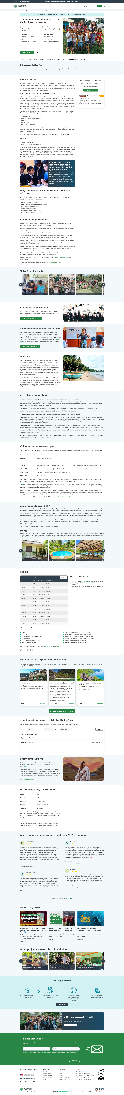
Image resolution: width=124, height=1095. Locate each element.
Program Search (47, 1073)
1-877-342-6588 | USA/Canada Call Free (85, 1075)
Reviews (83, 59)
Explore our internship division (97, 1091)
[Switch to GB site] (29, 1075)
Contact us (70, 1025)
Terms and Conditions (64, 1077)
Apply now (62, 1004)
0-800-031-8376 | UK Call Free (82, 1077)
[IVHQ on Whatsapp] (37, 1081)
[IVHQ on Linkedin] (31, 1081)
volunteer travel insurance (53, 262)
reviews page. (69, 898)
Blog (60, 1073)
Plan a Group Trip (47, 1077)
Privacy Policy (62, 1079)
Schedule (41, 59)
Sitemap (61, 1083)
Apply (99, 6)
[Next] (103, 284)
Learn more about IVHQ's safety (28, 779)
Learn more (42, 703)
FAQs (44, 1079)
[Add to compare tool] (37, 52)
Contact (92, 6)
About (72, 6)
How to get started (62, 980)
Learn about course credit (30, 318)
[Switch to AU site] (25, 1075)
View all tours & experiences (62, 711)
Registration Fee (88, 581)
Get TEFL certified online (30, 346)
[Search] (83, 6)
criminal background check (61, 257)
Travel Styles (48, 6)
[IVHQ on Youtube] (34, 1081)
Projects (40, 6)
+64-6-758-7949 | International (83, 1073)
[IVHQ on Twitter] (29, 1081)
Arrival (35, 59)
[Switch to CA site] (32, 1075)
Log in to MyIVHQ (47, 1083)
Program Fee (78, 583)
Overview (23, 59)
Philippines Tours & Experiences (64, 497)
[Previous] (21, 284)
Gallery (29, 59)
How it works (58, 6)
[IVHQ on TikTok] (26, 1081)
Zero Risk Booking (47, 1075)
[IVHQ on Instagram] (23, 1081)
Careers (61, 1075)
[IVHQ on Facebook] (21, 1081)
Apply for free (26, 52)
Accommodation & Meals (53, 59)
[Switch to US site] (21, 1075)
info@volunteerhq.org (81, 1071)
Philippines (33, 866)
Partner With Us (63, 1081)
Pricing (66, 6)
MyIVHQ (105, 6)
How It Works (46, 1071)
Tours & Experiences (73, 59)
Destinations (31, 6)
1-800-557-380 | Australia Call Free (84, 1079)
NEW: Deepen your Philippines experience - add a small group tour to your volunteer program (62, 14)
